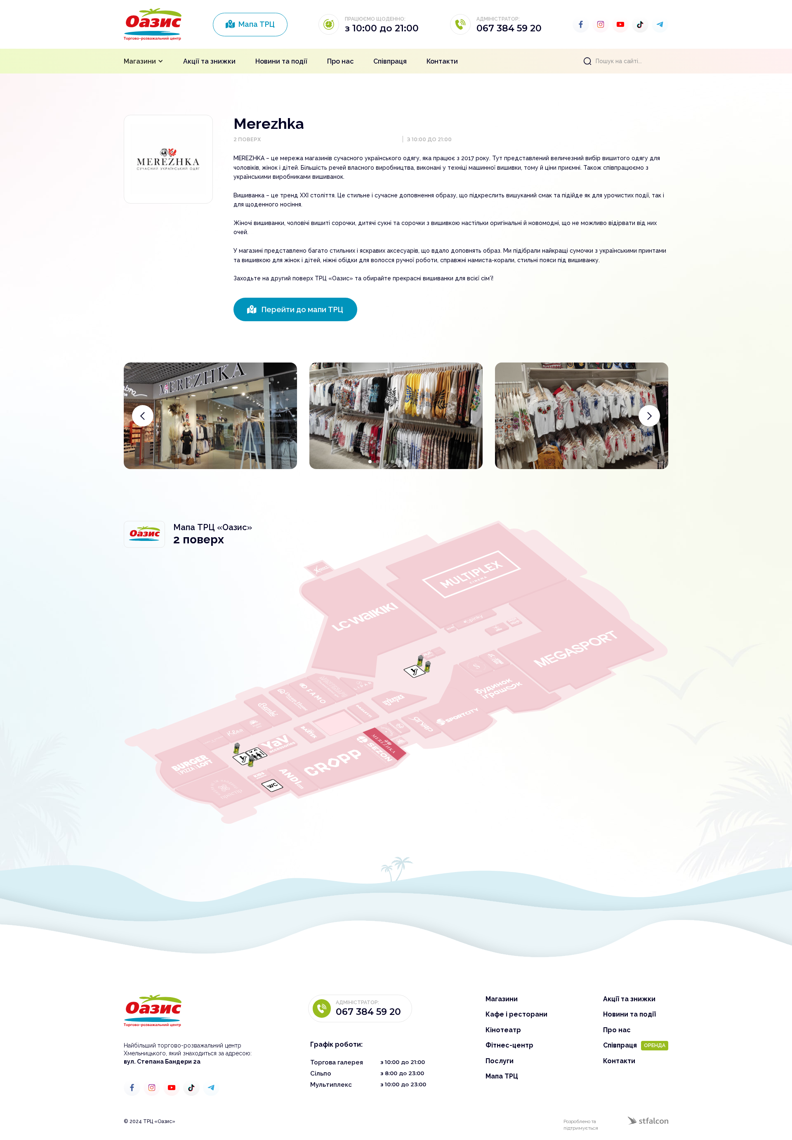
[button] (143, 61)
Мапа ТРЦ (250, 24)
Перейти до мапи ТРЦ (295, 309)
